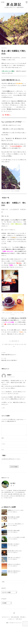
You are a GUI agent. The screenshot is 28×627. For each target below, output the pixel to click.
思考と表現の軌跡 (15, 617)
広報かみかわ (11, 344)
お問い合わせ (19, 619)
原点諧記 (14, 4)
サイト (2, 449)
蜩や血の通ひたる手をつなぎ (15, 550)
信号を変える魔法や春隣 (13, 530)
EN (2, 2)
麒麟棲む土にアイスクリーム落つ (16, 510)
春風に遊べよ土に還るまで (14, 557)
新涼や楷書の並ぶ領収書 (13, 517)
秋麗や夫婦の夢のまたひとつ (8, 354)
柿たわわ (19, 344)
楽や (22, 344)
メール (3, 443)
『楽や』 (3, 237)
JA (3, 2)
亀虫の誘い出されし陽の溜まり (9, 360)
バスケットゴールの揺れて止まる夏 (16, 537)
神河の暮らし (23, 617)
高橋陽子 (14, 237)
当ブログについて (6, 617)
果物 (12, 341)
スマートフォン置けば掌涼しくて (16, 523)
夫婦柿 (5, 344)
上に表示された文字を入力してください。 (11, 459)
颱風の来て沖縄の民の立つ (14, 571)
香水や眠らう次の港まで (13, 544)
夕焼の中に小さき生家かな (14, 564)
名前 (2, 438)
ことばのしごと (11, 619)
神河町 (15, 341)
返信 (4, 407)
